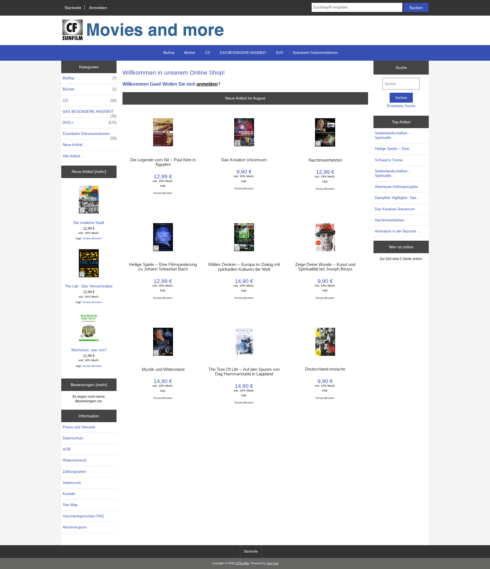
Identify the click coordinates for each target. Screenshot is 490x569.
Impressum (72, 483)
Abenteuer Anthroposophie (396, 187)
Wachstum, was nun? (89, 350)
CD (207, 53)
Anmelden (98, 7)
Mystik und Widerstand (163, 369)
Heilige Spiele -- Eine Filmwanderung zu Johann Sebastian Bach (163, 266)
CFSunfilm (242, 563)
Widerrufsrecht (74, 460)
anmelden (207, 83)
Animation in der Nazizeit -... (398, 231)
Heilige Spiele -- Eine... (394, 149)
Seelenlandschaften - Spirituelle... (392, 135)
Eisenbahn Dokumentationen (315, 53)
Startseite (72, 7)
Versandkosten (92, 238)
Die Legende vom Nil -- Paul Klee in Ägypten (163, 162)
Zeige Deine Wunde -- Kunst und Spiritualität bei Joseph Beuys (325, 266)
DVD (279, 53)
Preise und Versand (79, 427)
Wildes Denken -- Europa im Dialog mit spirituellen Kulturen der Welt (244, 266)
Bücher (189, 53)
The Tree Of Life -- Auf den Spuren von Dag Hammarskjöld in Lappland (244, 371)
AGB (67, 449)
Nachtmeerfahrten (325, 160)
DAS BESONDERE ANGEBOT (243, 53)
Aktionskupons (75, 527)
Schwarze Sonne (389, 160)
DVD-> (90, 122)
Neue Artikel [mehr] (89, 171)
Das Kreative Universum (244, 160)
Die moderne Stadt (88, 223)
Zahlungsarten (74, 471)
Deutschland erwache (325, 369)
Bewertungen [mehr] (89, 384)
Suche (401, 67)
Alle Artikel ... (74, 156)
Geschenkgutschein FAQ (83, 516)
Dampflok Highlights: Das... (397, 198)
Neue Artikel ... (75, 145)
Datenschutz (73, 438)
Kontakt (69, 494)
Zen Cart (272, 563)
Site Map (70, 505)
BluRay (169, 53)
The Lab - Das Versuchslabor (89, 286)
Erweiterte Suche (401, 106)
